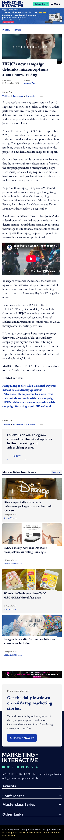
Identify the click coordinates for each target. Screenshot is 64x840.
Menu (57, 4)
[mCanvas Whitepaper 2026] (32, 16)
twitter (6, 96)
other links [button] (12, 814)
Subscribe (42, 4)
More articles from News (30, 472)
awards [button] (9, 786)
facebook (18, 96)
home (6, 29)
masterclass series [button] (18, 804)
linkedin (30, 96)
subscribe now (23, 739)
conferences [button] (13, 795)
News (17, 29)
